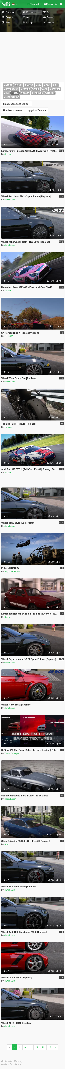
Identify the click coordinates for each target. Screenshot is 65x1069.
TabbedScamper (11, 753)
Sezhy (7, 616)
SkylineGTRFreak (12, 571)
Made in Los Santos (11, 1064)
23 (49, 1047)
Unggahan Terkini (24, 110)
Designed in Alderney (12, 1061)
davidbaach (9, 199)
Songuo (7, 154)
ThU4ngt (8, 426)
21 (36, 1047)
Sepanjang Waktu (16, 103)
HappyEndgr (10, 798)
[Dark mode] (56, 4)
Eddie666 (8, 336)
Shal (6, 844)
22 (43, 1047)
